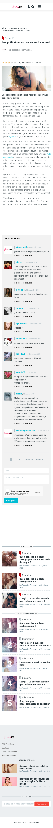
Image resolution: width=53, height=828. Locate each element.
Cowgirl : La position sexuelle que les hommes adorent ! (34, 683)
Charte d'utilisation (9, 752)
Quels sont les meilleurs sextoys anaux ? (31, 624)
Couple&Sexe (12, 28)
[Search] (33, 6)
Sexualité (23, 28)
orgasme (12, 136)
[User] (29, 6)
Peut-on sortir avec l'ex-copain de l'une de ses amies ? (35, 644)
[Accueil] (17, 7)
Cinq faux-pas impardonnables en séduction (34, 702)
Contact (5, 748)
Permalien (27, 255)
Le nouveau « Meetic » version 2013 (35, 663)
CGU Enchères (8, 744)
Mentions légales (9, 755)
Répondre (18, 255)
